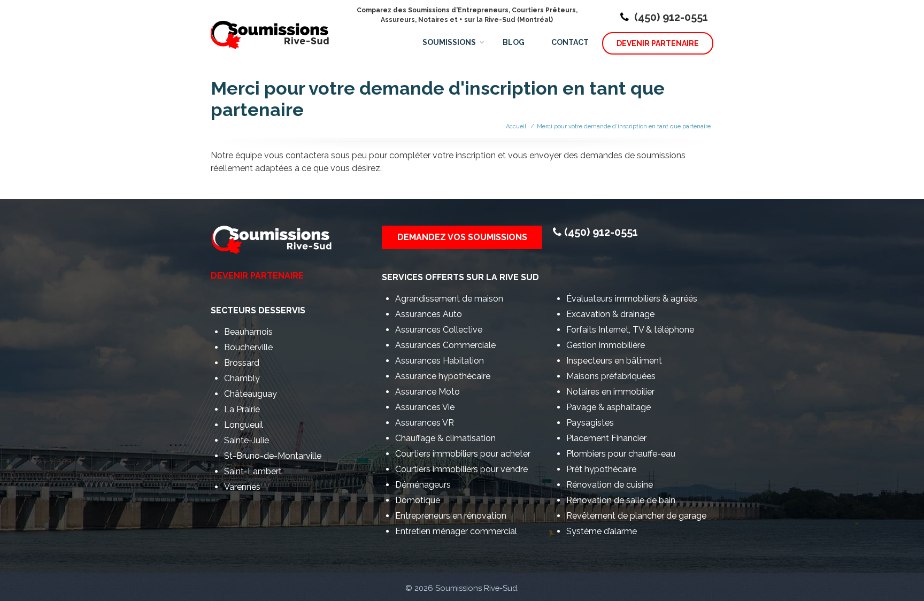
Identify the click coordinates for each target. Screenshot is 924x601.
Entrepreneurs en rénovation (450, 516)
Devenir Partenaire (658, 43)
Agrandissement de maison (449, 299)
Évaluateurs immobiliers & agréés (631, 299)
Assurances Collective (438, 330)
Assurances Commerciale (445, 345)
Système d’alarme (601, 531)
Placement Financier (606, 438)
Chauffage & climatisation (445, 438)
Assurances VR (424, 423)
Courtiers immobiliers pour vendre (461, 469)
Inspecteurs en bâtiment (614, 361)
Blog (514, 42)
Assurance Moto (427, 392)
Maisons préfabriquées (611, 376)
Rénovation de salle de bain (620, 500)
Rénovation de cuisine (609, 485)
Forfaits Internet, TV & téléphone (630, 330)
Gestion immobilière (605, 345)
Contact (570, 42)
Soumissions (449, 42)
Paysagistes (590, 423)
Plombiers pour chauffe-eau (620, 454)
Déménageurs (423, 485)
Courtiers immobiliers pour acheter (462, 454)
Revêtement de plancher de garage (636, 516)
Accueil (516, 126)
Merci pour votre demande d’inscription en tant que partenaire (624, 126)
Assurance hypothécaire (442, 376)
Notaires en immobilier (610, 392)
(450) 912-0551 (671, 17)
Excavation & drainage (610, 314)
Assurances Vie (425, 407)
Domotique (417, 500)
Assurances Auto (428, 314)
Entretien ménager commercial (456, 531)
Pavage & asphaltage (608, 407)
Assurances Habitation (439, 361)
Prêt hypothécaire (601, 469)
